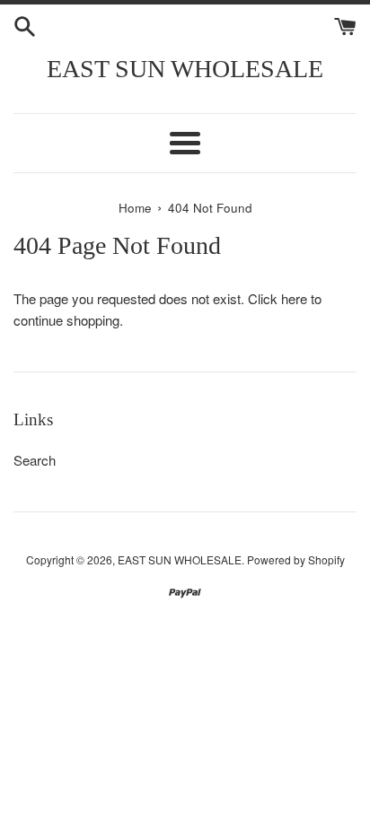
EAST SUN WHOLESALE (185, 69)
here (294, 298)
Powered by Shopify (296, 559)
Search (34, 459)
